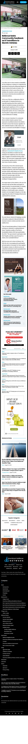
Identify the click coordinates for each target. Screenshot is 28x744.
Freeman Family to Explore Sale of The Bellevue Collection (13, 354)
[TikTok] (12, 713)
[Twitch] (15, 713)
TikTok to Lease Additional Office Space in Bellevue (21, 547)
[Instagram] (9, 713)
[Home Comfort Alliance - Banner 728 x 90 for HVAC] (14, 530)
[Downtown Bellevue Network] (8, 2)
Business (4, 368)
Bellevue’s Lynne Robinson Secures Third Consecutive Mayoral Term (7, 548)
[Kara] (12, 47)
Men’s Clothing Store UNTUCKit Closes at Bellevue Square (13, 381)
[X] (12, 53)
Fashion (4, 379)
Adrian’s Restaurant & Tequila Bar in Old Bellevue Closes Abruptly (13, 317)
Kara (16, 46)
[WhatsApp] (18, 53)
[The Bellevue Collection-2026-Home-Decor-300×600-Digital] (14, 415)
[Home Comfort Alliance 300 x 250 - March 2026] (14, 337)
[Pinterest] (15, 53)
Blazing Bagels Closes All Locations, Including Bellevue (11, 311)
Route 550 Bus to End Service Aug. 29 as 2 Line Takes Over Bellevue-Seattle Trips (13, 386)
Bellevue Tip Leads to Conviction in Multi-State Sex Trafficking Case (13, 305)
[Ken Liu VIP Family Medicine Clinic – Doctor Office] (14, 284)
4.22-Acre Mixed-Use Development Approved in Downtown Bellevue (10, 299)
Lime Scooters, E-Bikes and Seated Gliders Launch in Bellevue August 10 (12, 476)
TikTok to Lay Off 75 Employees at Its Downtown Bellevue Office (13, 392)
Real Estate (7, 296)
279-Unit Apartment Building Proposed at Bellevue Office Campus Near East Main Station (14, 359)
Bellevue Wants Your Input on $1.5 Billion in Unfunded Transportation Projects (13, 469)
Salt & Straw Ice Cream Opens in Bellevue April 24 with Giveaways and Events (12, 323)
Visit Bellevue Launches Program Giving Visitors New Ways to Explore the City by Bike (13, 490)
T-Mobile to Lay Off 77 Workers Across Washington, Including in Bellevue (11, 371)
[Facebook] (9, 53)
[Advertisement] (14, 729)
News (5, 303)
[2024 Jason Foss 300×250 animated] (14, 139)
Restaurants (7, 309)
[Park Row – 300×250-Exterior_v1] (14, 207)
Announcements (17, 348)
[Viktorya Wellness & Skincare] (14, 505)
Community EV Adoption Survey (14, 151)
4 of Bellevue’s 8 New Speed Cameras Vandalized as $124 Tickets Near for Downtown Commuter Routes (14, 365)
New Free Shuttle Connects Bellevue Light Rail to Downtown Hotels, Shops (14, 483)
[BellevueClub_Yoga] (14, 266)
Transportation (7, 31)
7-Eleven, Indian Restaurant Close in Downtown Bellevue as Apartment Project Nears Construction (14, 376)
